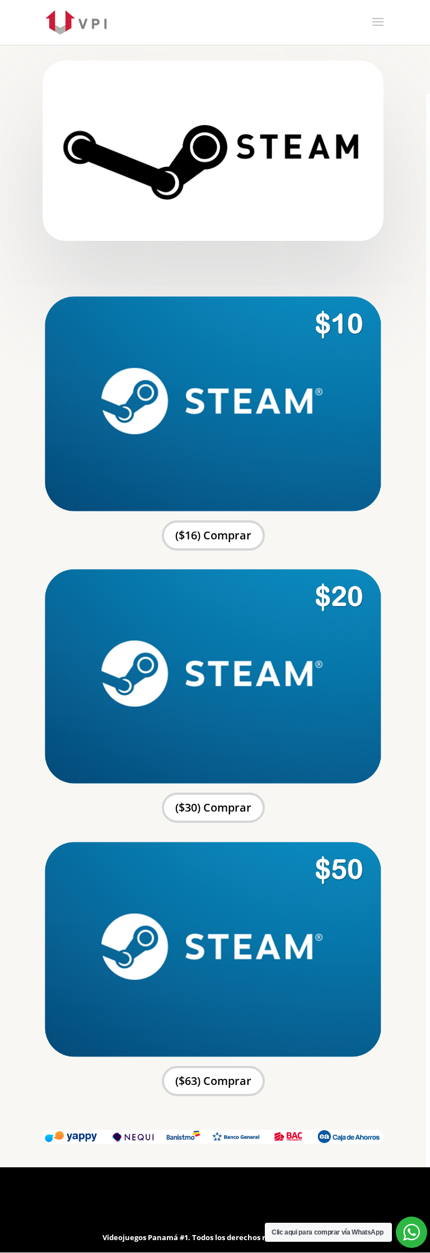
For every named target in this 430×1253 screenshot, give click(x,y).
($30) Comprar (213, 807)
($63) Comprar (213, 1080)
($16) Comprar (213, 535)
